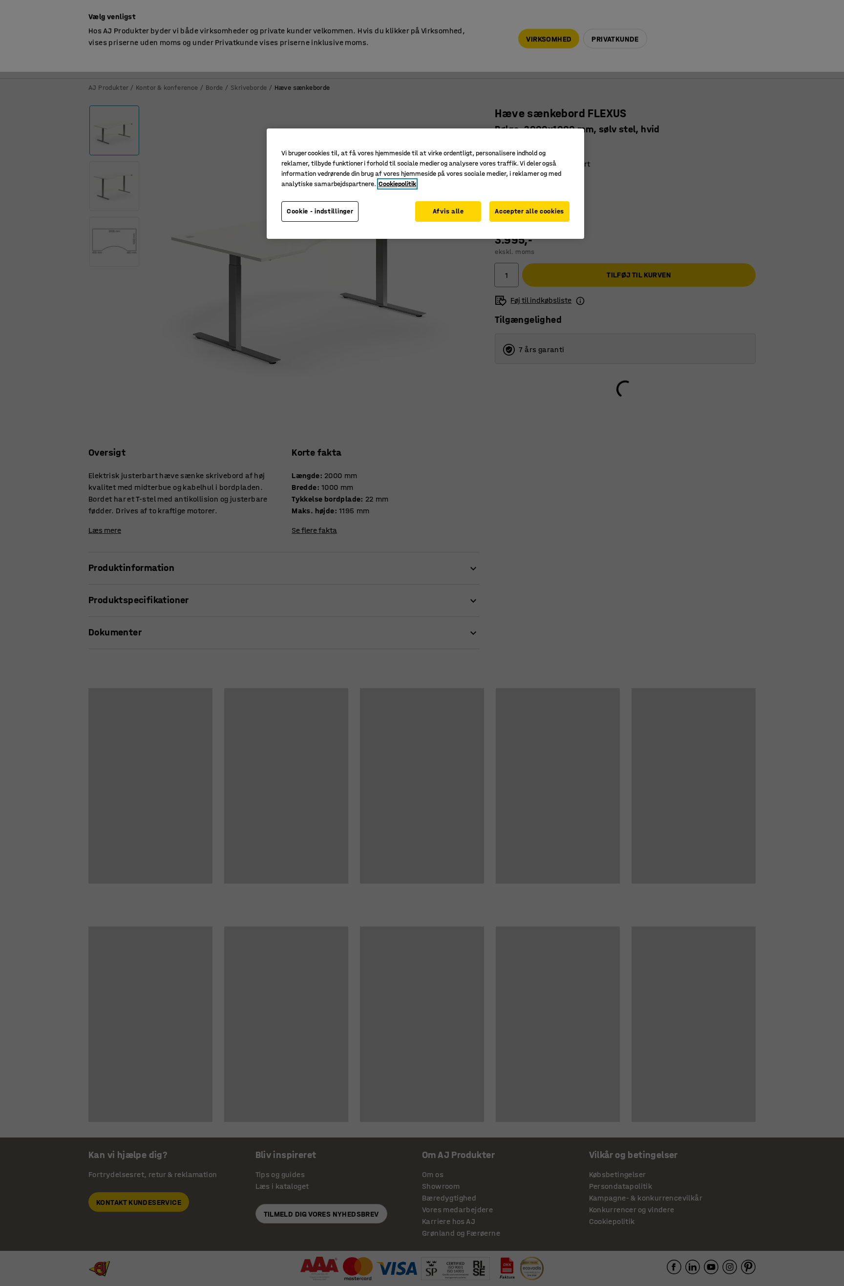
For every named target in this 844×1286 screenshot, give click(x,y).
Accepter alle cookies (529, 211)
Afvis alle (448, 211)
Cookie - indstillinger (320, 211)
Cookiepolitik (397, 184)
